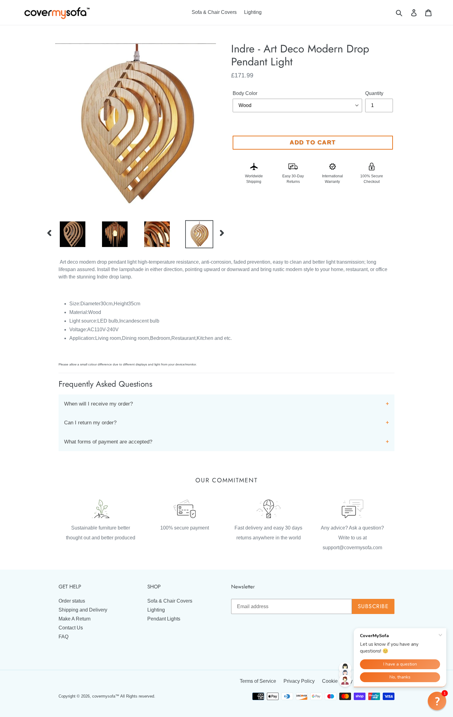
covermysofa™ (105, 696)
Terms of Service (258, 681)
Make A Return (75, 618)
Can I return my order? (90, 423)
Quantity (374, 93)
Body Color (245, 93)
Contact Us (71, 627)
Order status (72, 601)
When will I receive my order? (98, 404)
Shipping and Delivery (83, 609)
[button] (437, 701)
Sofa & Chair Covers (169, 601)
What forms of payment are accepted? (108, 442)
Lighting (156, 609)
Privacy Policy (299, 681)
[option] (68, 234)
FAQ (63, 636)
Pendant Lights (163, 618)
